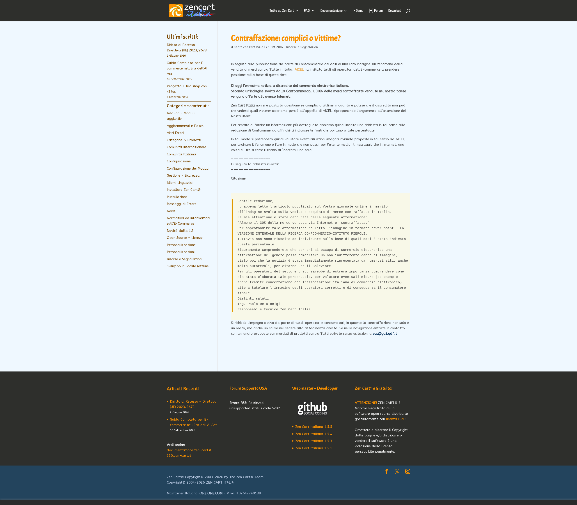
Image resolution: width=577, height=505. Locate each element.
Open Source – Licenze (185, 238)
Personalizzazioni (181, 252)
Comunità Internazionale (186, 147)
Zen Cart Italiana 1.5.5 (313, 427)
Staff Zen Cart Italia (248, 47)
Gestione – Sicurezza (183, 175)
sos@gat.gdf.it (385, 334)
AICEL (299, 69)
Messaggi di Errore (182, 204)
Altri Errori (175, 133)
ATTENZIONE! (366, 403)
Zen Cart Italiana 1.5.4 (313, 434)
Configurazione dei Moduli (187, 168)
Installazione (177, 197)
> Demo (358, 11)
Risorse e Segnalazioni (302, 47)
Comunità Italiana (181, 154)
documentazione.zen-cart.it (189, 450)
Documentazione (332, 11)
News (171, 211)
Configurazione (179, 161)
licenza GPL (395, 419)
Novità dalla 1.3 (180, 231)
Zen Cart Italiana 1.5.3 (313, 441)
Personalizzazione (181, 245)
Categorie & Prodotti (184, 140)
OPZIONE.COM (210, 493)
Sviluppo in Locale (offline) (188, 266)
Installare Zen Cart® (184, 190)
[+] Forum (376, 11)
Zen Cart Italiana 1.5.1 (313, 448)
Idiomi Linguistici (179, 183)
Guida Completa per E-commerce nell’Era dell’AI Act (187, 68)
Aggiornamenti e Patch (185, 126)
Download (394, 11)
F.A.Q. (307, 11)
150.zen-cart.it (179, 456)
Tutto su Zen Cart (282, 11)
